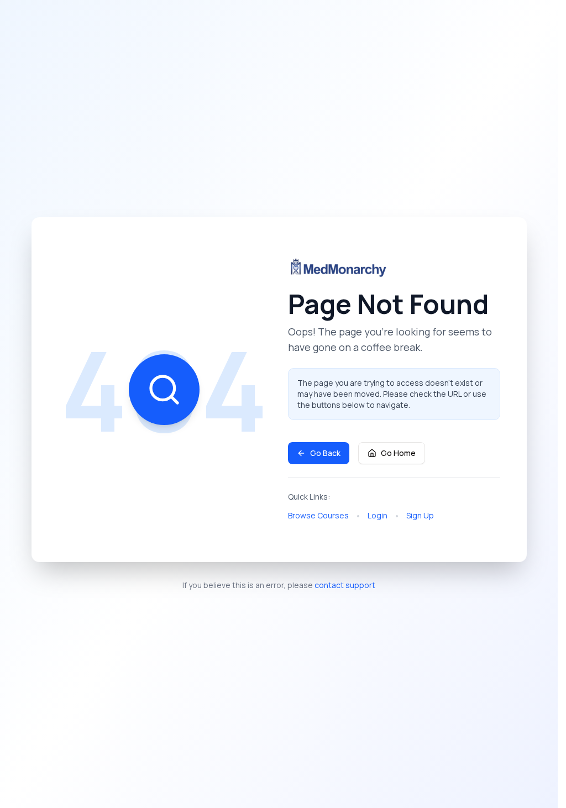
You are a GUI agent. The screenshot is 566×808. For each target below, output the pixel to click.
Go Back (325, 453)
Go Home (398, 453)
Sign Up (420, 515)
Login (377, 515)
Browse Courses (318, 515)
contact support (345, 585)
